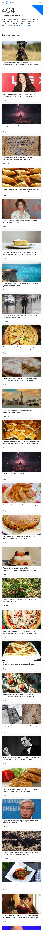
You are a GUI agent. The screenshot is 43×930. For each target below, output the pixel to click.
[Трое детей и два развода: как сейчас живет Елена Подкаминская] (21, 214)
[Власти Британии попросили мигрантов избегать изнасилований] (21, 403)
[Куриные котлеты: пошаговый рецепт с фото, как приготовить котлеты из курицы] (21, 782)
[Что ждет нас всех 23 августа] (21, 119)
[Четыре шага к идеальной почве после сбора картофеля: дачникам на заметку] (21, 845)
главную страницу (25, 25)
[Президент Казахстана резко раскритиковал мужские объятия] (21, 814)
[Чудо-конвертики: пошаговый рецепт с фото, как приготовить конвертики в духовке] (21, 182)
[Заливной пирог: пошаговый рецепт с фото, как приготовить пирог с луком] (21, 530)
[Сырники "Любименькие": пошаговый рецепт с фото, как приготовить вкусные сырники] (21, 498)
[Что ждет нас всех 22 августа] (21, 466)
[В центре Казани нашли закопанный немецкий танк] (21, 719)
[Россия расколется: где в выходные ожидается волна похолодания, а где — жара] (21, 56)
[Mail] (7, 2)
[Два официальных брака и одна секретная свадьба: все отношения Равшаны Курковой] (21, 87)
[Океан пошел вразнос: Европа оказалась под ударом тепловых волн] (21, 277)
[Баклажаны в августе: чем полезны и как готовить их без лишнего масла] (21, 877)
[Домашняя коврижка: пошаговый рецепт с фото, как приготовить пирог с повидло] (21, 656)
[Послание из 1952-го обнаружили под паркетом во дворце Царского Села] (21, 151)
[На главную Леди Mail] (11, 2)
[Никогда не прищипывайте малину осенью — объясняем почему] (21, 593)
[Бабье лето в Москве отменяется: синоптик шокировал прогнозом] (21, 308)
